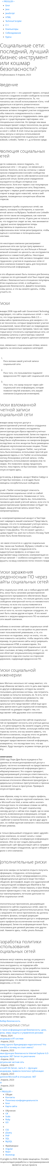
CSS (7, 1129)
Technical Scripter (13, 21)
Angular (9, 1148)
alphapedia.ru (24, 1169)
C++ (7, 25)
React (7, 1151)
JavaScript (10, 13)
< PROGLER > (8, 1)
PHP (7, 1135)
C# (6, 1113)
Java (7, 9)
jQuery (8, 1132)
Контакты (10, 1097)
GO (7, 1122)
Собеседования (13, 32)
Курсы (8, 36)
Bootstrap (10, 1154)
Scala (7, 1116)
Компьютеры (11, 29)
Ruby (7, 1119)
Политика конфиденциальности (21, 1100)
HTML (8, 17)
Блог (7, 5)
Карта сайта (11, 1106)
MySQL (8, 1141)
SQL (7, 1138)
